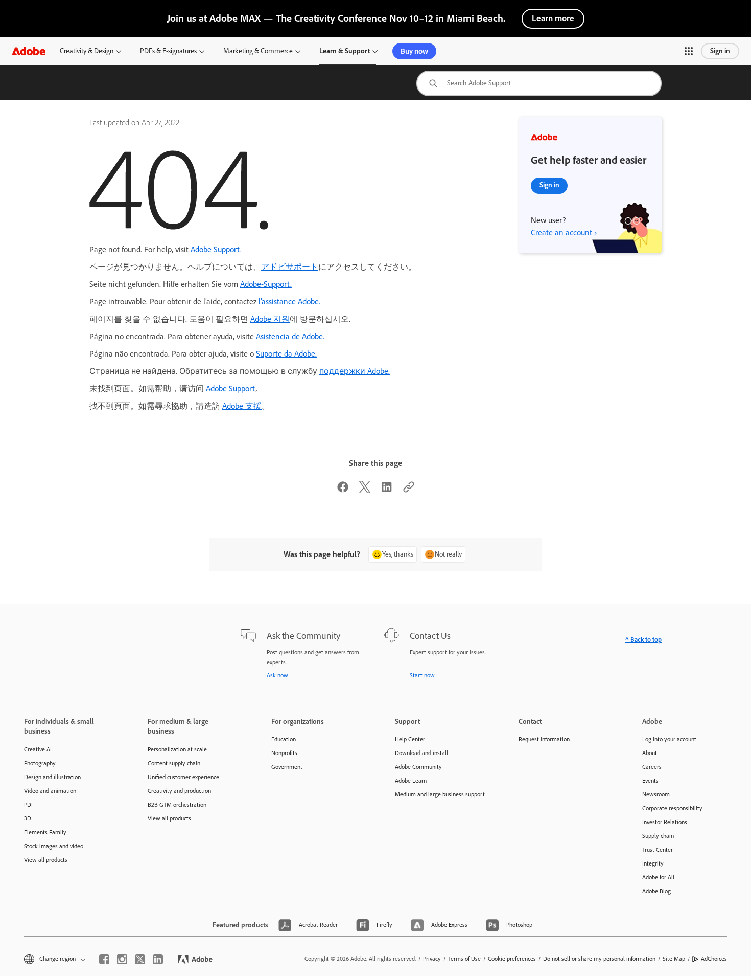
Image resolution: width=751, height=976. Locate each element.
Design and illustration (52, 777)
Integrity (653, 863)
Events (650, 780)
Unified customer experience (183, 777)
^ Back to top (643, 640)
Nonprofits (284, 753)
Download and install (421, 753)
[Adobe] (29, 51)
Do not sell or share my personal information (599, 958)
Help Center (410, 739)
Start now (422, 675)
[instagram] (122, 959)
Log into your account (669, 739)
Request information (544, 739)
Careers (652, 766)
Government (286, 766)
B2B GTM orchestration (177, 804)
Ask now (277, 675)
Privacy (432, 958)
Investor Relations (664, 822)
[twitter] (140, 959)
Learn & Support (344, 51)
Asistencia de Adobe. (290, 336)
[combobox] (539, 83)
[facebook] (104, 959)
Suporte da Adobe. (286, 354)
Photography (40, 763)
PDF (29, 804)
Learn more (553, 18)
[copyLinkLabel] (409, 490)
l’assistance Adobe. (289, 301)
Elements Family (45, 832)
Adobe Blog (656, 891)
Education (283, 739)
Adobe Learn (411, 780)
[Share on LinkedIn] (387, 490)
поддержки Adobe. (354, 371)
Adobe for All (658, 877)
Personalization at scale (177, 749)
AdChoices (714, 958)
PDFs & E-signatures (168, 51)
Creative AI (38, 749)
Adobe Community (418, 766)
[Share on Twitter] (365, 490)
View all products (45, 859)
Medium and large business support (440, 794)
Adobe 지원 (270, 319)
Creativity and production (179, 790)
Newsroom (656, 794)
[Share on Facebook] (343, 490)
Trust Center (657, 849)
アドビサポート (289, 267)
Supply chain (658, 835)
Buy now (414, 51)
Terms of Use (464, 958)
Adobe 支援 (242, 406)
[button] (688, 51)
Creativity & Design (86, 51)
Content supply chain (174, 763)
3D (27, 818)
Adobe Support (230, 388)
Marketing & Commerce (258, 51)
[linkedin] (158, 959)
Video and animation (50, 790)
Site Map (674, 958)
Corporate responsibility (672, 808)
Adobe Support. (216, 249)
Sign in (720, 51)
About (649, 753)
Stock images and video (53, 846)
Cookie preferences (512, 958)
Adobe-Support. (266, 284)
